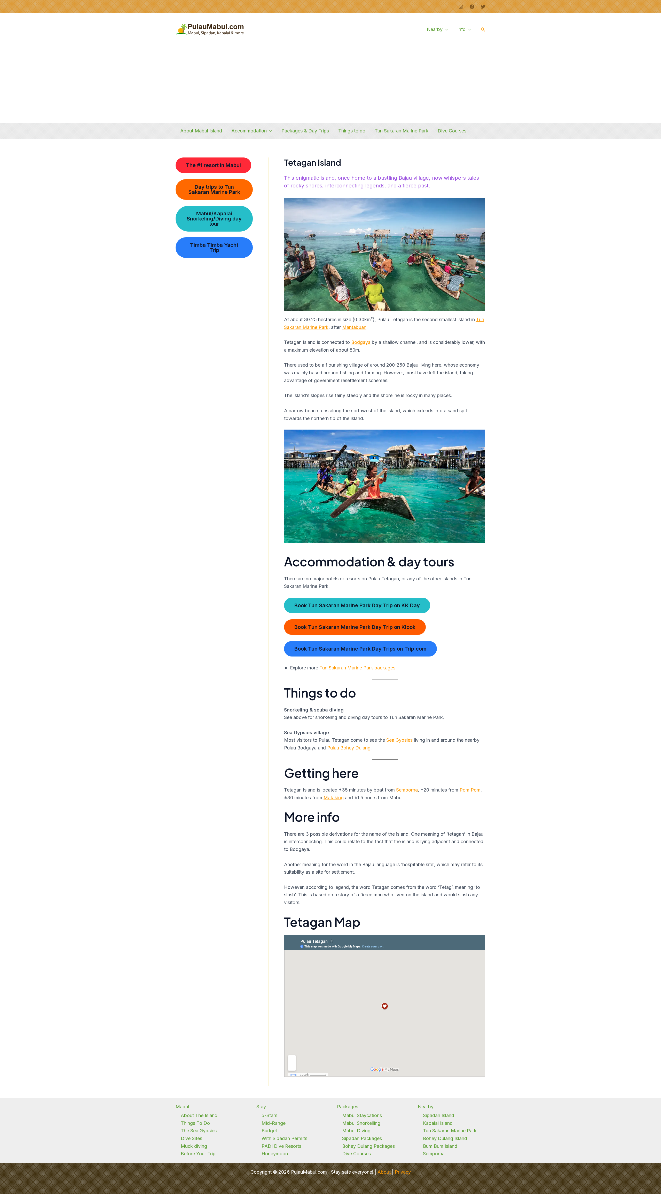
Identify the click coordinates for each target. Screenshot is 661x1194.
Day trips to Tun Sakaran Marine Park (214, 189)
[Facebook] (472, 6)
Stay (261, 1106)
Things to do (351, 130)
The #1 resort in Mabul (213, 165)
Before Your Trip (198, 1153)
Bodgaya (361, 342)
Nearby (435, 29)
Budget (269, 1130)
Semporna (407, 790)
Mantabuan (354, 327)
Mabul (182, 1106)
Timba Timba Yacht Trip (214, 247)
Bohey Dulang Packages (368, 1146)
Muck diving (194, 1146)
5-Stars (269, 1115)
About (384, 1172)
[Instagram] (461, 6)
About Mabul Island (201, 130)
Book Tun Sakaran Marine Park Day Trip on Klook (354, 627)
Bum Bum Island (440, 1146)
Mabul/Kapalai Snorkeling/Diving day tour (214, 218)
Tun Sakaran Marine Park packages (357, 667)
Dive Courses (452, 130)
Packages (347, 1106)
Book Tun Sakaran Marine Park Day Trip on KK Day (357, 605)
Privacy (403, 1172)
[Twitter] (483, 6)
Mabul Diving (356, 1130)
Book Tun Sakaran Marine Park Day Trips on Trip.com (360, 649)
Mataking (334, 797)
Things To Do (195, 1123)
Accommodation (249, 130)
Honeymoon (275, 1153)
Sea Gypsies (399, 740)
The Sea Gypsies (199, 1130)
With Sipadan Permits (284, 1138)
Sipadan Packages (362, 1138)
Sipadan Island (438, 1115)
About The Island (199, 1115)
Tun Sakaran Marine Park (401, 130)
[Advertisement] (330, 84)
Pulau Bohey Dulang (349, 747)
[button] (445, 29)
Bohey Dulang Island (445, 1138)
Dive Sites (191, 1138)
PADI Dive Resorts (281, 1146)
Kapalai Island (438, 1123)
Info (461, 29)
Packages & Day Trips (305, 130)
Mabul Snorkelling (361, 1123)
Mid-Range (274, 1123)
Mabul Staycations (362, 1115)
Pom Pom (470, 790)
